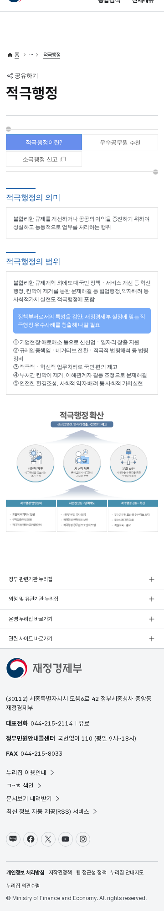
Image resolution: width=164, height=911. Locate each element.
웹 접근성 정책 (91, 872)
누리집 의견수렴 (23, 886)
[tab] (44, 159)
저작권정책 (60, 872)
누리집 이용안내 (26, 772)
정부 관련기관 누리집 (30, 579)
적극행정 (52, 55)
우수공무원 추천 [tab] (120, 142)
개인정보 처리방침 (25, 872)
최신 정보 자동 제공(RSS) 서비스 (47, 811)
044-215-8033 (41, 753)
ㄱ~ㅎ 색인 (20, 785)
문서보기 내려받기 (29, 798)
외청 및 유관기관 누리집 (33, 599)
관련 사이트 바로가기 (30, 639)
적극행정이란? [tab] (44, 142)
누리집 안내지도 (127, 872)
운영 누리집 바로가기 (30, 619)
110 (87, 738)
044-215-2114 (51, 723)
